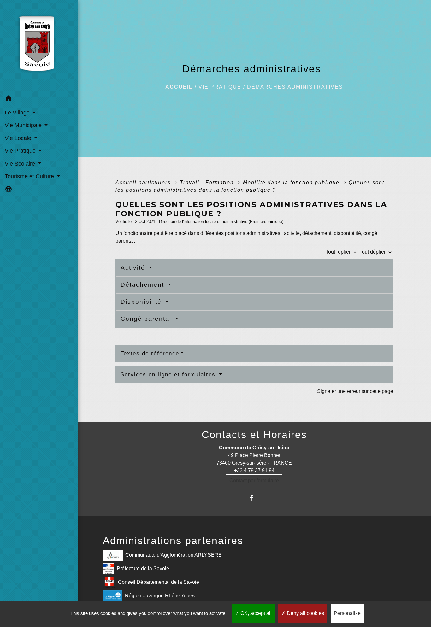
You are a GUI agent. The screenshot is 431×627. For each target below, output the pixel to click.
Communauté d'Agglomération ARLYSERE (173, 555)
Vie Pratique (219, 87)
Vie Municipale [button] (24, 125)
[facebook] (254, 498)
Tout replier (342, 252)
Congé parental (147, 318)
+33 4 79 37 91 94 (254, 470)
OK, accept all (255, 613)
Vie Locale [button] (19, 138)
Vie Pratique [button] (21, 151)
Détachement (143, 284)
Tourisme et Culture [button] (30, 176)
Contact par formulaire (254, 480)
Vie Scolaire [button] (21, 164)
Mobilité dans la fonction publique (292, 182)
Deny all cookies (305, 613)
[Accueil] (38, 46)
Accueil (179, 87)
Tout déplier (376, 252)
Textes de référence (150, 353)
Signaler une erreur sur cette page (355, 391)
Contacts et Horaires (254, 434)
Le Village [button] (18, 112)
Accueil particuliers (144, 182)
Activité (134, 267)
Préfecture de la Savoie (143, 568)
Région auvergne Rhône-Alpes (160, 595)
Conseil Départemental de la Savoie (158, 582)
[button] (39, 99)
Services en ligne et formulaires (169, 375)
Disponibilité (142, 301)
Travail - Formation (208, 182)
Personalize (347, 613)
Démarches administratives (295, 87)
